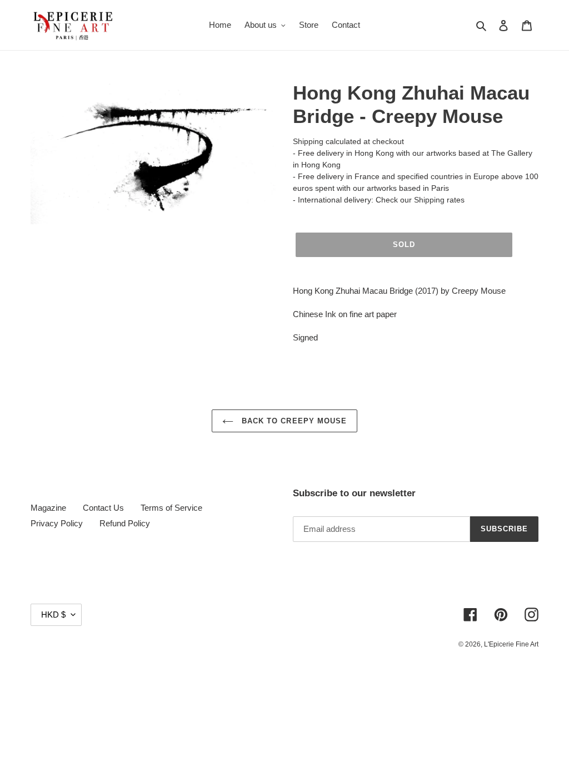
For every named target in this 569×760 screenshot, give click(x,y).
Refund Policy (124, 523)
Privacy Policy (57, 523)
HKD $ (53, 614)
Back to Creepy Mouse (293, 421)
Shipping (308, 141)
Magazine (48, 507)
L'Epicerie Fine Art (511, 644)
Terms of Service (171, 507)
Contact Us (103, 507)
